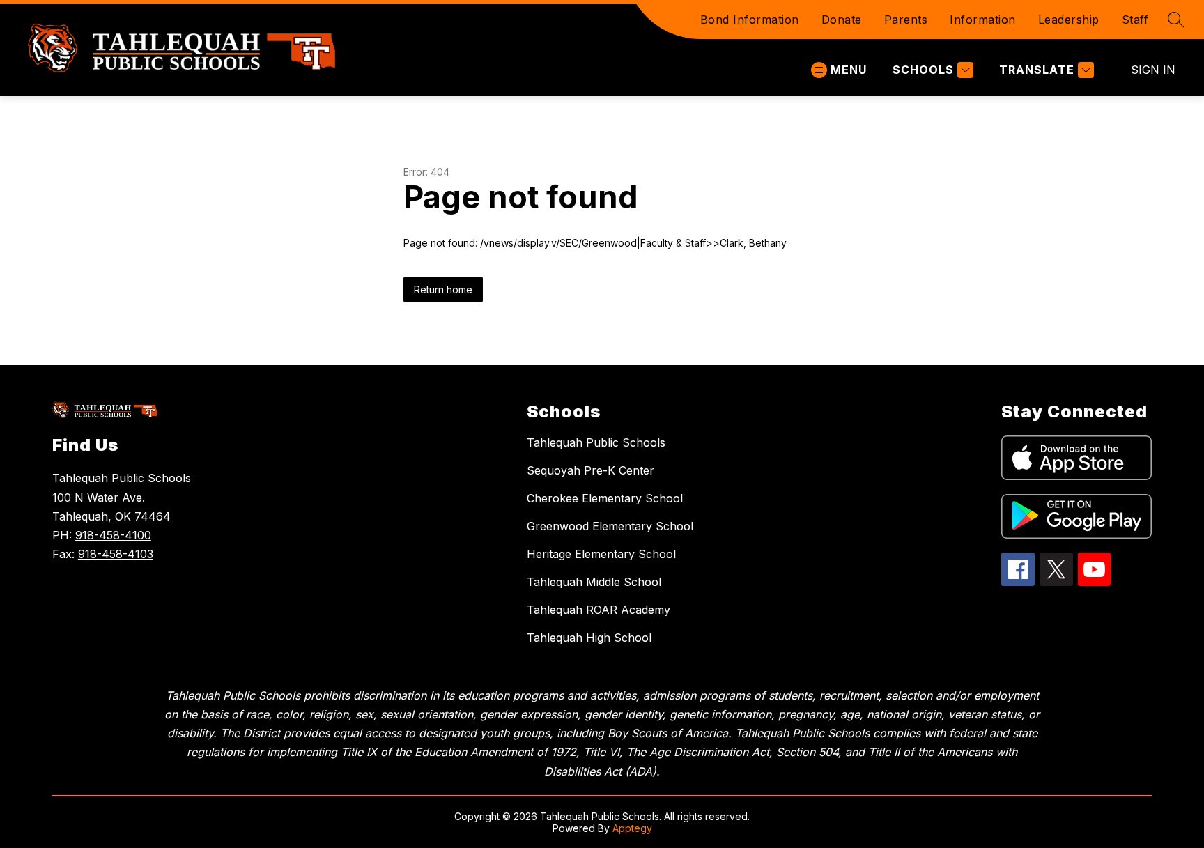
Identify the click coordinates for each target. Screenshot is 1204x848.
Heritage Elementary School (601, 554)
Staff (1135, 19)
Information (983, 19)
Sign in (1153, 70)
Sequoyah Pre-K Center (590, 470)
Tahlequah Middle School (594, 582)
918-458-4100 (113, 535)
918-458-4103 (115, 554)
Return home (443, 289)
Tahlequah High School (589, 638)
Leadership (1068, 19)
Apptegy (632, 828)
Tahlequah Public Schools (596, 442)
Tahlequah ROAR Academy (598, 610)
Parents (906, 19)
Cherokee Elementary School (605, 498)
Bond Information (749, 19)
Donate (841, 19)
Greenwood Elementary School (610, 526)
